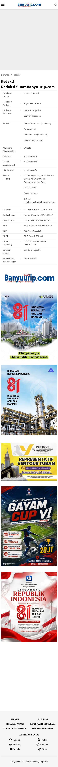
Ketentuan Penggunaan (42, 724)
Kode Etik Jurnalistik (14, 728)
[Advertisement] (29, 40)
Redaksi (15, 719)
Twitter (44, 740)
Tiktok (44, 749)
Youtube (16, 749)
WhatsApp (17, 744)
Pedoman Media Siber (42, 728)
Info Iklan (42, 719)
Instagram (44, 744)
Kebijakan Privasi (15, 724)
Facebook (17, 740)
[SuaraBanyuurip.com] (29, 4)
